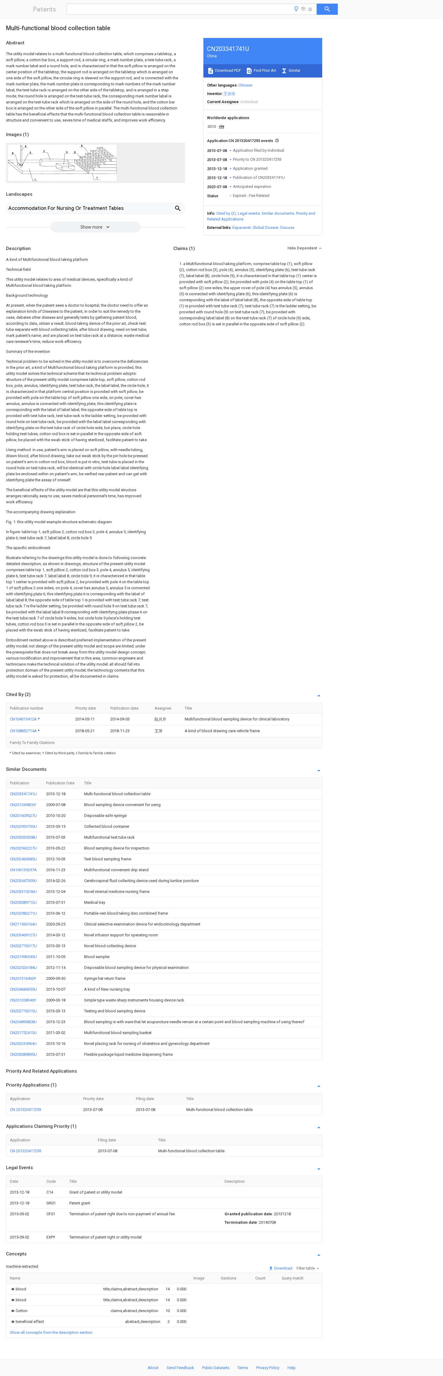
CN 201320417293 (25, 1109)
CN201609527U (23, 815)
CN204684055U (23, 989)
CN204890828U (23, 1022)
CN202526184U (23, 967)
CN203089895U (23, 1054)
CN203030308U (23, 837)
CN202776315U (23, 1011)
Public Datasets (215, 1367)
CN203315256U (23, 891)
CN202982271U (23, 913)
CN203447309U (23, 880)
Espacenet (241, 227)
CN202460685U (23, 859)
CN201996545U (23, 956)
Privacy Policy (267, 1367)
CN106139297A (23, 870)
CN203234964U (23, 1043)
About (153, 1367)
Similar (294, 70)
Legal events (249, 213)
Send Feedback (180, 1367)
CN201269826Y (23, 804)
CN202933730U (23, 826)
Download (282, 1268)
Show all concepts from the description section (51, 1332)
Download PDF (227, 70)
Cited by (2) (226, 213)
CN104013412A (24, 719)
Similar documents (278, 213)
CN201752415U (23, 1032)
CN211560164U (23, 924)
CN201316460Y (23, 978)
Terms (242, 1367)
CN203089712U (23, 902)
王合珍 (229, 93)
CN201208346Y (23, 1000)
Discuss (287, 227)
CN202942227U (23, 848)
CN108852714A (24, 731)
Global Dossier (265, 227)
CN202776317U (23, 946)
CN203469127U (23, 935)
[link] (18, 1289)
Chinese (245, 85)
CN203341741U (23, 794)
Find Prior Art (264, 70)
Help (291, 1367)
